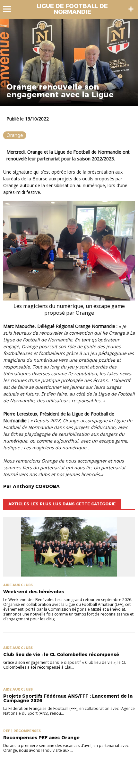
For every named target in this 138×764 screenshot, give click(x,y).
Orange (14, 135)
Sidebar (131, 9)
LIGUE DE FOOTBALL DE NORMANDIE (72, 9)
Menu (10, 9)
